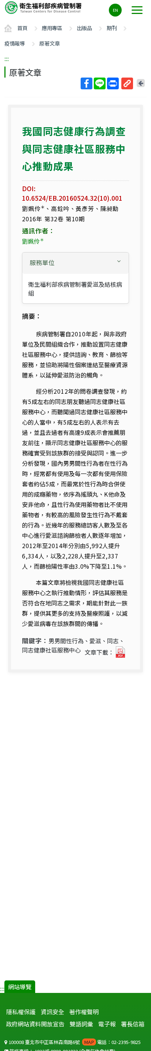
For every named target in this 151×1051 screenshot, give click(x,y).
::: (6, 58)
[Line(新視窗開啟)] (99, 83)
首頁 (22, 28)
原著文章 (49, 43)
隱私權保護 (21, 1011)
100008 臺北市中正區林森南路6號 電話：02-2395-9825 (74, 1042)
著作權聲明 (84, 1011)
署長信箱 (132, 1023)
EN (115, 10)
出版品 (84, 28)
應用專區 (52, 28)
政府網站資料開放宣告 (35, 1023)
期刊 (112, 28)
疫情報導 (14, 43)
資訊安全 (52, 1011)
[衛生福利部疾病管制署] (44, 7)
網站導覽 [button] (20, 986)
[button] (75, 262)
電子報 (107, 1023)
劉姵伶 (33, 241)
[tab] (75, 263)
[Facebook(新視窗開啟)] (86, 83)
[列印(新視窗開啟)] (112, 83)
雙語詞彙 (81, 1023)
